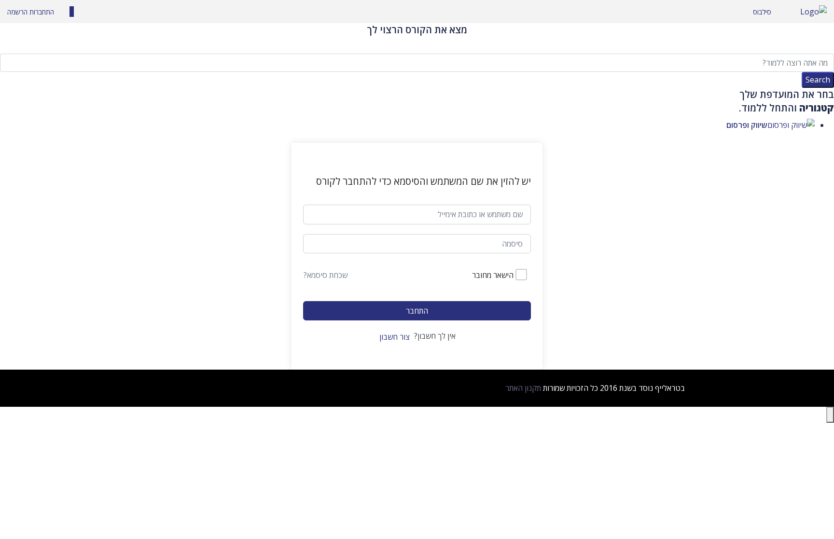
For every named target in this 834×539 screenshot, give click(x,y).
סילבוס (762, 11)
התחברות (41, 11)
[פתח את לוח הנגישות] (830, 415)
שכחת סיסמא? (326, 275)
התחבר (417, 310)
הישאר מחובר (493, 275)
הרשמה (17, 11)
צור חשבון (394, 337)
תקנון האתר (523, 388)
